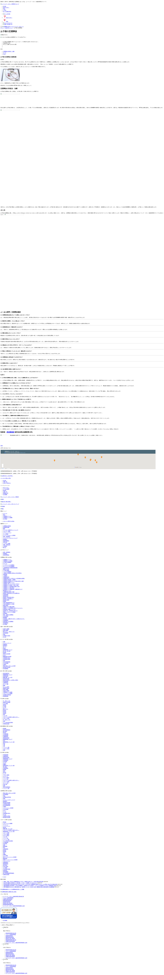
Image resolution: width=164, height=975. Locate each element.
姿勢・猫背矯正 (6, 536)
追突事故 (5, 613)
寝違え (4, 648)
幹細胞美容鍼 (6, 527)
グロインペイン (6, 861)
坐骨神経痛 (5, 681)
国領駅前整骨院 (6, 901)
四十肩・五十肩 (6, 651)
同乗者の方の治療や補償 (8, 606)
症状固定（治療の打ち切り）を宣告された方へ (14, 618)
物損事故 (5, 617)
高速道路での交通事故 (8, 621)
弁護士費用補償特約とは (8, 602)
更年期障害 (5, 633)
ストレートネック (7, 643)
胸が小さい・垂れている (8, 631)
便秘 (4, 798)
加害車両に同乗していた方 (9, 609)
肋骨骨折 (5, 870)
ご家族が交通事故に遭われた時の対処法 (12, 573)
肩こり (4, 647)
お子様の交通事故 (7, 562)
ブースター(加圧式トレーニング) (10, 530)
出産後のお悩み (6, 635)
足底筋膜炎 (5, 760)
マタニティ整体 (6, 531)
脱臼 (4, 514)
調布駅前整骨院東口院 (8, 904)
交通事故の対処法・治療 (8, 51)
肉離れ (4, 764)
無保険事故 (5, 622)
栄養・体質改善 (6, 544)
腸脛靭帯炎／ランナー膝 (8, 742)
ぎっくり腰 (5, 684)
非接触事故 (5, 620)
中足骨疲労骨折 (6, 869)
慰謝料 (4, 601)
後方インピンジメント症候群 (9, 857)
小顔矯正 (5, 546)
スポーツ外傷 (6, 718)
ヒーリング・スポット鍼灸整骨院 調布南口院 (13, 896)
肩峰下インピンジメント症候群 (10, 859)
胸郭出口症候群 (6, 653)
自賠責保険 (5, 594)
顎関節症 (5, 644)
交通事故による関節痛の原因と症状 (11, 586)
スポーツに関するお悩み (8, 521)
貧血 (4, 634)
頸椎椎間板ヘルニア (7, 649)
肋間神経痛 (5, 676)
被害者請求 (5, 595)
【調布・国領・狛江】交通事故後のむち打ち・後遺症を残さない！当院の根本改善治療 (23, 881)
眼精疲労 (5, 645)
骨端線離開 (5, 871)
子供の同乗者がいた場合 (8, 604)
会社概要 (5, 494)
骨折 (4, 714)
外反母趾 (5, 761)
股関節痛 (5, 846)
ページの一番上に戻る (6, 478)
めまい (4, 655)
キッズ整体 (5, 534)
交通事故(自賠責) (7, 526)
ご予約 (4, 10)
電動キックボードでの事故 (9, 612)
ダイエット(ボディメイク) (9, 799)
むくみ (4, 773)
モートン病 (5, 783)
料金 (4, 8)
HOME (4, 6)
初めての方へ (6, 7)
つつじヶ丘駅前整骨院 (8, 897)
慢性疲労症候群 (6, 667)
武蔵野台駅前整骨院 (7, 899)
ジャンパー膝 (6, 747)
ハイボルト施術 (6, 543)
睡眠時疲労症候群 (7, 656)
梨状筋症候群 (6, 678)
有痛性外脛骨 (6, 874)
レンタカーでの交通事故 (8, 565)
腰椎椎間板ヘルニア (7, 674)
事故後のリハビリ (7, 590)
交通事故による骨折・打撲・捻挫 (10, 585)
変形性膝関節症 (6, 729)
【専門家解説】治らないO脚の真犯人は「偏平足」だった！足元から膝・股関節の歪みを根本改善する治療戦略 (28, 887)
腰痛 (4, 685)
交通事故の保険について (8, 582)
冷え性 (4, 637)
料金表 (4, 490)
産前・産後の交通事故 (8, 614)
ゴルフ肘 (5, 715)
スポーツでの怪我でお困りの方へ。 (11, 717)
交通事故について (7, 516)
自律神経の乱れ (6, 657)
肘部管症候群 (6, 723)
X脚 (4, 746)
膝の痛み (5, 731)
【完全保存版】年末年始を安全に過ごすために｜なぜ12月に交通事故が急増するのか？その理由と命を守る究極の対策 (30, 884)
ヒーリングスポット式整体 (9, 535)
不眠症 (4, 664)
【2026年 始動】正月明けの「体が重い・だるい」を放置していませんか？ (20, 883)
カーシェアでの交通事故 (8, 566)
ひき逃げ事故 (6, 570)
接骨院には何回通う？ (8, 598)
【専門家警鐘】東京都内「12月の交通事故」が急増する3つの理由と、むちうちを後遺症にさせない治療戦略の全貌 (29, 885)
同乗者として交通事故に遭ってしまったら (13, 608)
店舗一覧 (10, 24)
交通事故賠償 (6, 577)
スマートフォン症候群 (8, 807)
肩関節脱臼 (5, 862)
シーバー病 (5, 779)
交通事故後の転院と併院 (8, 591)
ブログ (4, 876)
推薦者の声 (5, 493)
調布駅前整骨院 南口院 (11, 933)
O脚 (4, 744)
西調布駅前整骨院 (7, 900)
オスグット (5, 776)
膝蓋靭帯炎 (5, 863)
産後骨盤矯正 (6, 540)
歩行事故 (5, 518)
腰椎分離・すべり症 (7, 677)
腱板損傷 (5, 858)
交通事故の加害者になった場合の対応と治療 (13, 581)
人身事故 (5, 575)
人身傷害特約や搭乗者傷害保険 (10, 567)
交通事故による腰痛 (7, 517)
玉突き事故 (5, 616)
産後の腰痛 (5, 630)
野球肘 (4, 710)
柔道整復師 (10, 432)
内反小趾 (5, 784)
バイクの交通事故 (7, 571)
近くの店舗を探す (7, 11)
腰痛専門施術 (6, 688)
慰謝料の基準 (6, 600)
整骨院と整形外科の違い (8, 597)
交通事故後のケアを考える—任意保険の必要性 (14, 578)
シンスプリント (6, 826)
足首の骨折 (5, 866)
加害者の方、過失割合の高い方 (10, 610)
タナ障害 (5, 867)
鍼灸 (4, 528)
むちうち (5, 513)
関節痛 (4, 713)
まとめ (4, 52)
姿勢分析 (5, 542)
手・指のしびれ (6, 700)
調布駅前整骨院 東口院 (11, 939)
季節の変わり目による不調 (9, 665)
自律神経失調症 (6, 659)
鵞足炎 (4, 732)
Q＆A (4, 54)
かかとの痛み (6, 777)
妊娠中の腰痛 (6, 628)
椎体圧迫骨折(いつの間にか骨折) (10, 680)
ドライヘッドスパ (7, 532)
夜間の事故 (5, 605)
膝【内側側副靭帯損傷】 (8, 873)
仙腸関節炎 (5, 682)
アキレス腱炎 (6, 775)
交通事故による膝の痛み (8, 587)
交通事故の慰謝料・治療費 (9, 579)
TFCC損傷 (5, 703)
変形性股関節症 (6, 787)
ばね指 (4, 706)
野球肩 (4, 652)
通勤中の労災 (6, 569)
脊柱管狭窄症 (6, 673)
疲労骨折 (5, 865)
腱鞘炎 (4, 705)
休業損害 (5, 574)
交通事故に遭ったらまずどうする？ (11, 583)
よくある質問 (6, 489)
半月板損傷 (5, 733)
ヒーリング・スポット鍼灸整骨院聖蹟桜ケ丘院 (14, 905)
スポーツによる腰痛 (7, 693)
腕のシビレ (5, 709)
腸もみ (4, 547)
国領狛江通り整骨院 (7, 903)
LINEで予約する (7, 483)
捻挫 (4, 721)
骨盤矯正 (5, 539)
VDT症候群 (5, 663)
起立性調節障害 (6, 661)
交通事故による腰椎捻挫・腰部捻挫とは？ (13, 589)
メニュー (10, 22)
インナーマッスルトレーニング (10, 538)
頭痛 (4, 641)
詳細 (2, 445)
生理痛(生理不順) (7, 694)
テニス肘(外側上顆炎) (8, 722)
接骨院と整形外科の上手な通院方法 (11, 593)
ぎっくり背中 (6, 686)
